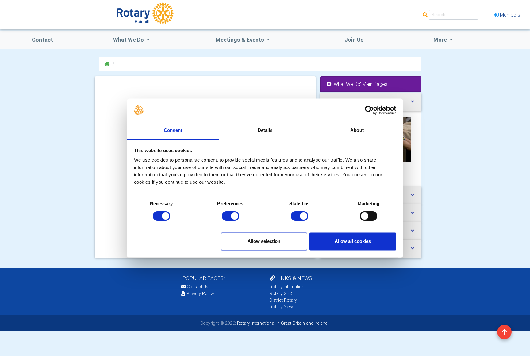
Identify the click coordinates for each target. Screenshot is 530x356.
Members (510, 15)
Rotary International (289, 286)
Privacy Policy (200, 293)
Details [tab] (265, 130)
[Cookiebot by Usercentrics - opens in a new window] (369, 110)
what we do (129, 39)
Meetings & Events (240, 39)
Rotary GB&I (282, 293)
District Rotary (283, 300)
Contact (42, 39)
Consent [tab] (173, 130)
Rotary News (282, 306)
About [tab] (357, 130)
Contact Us (197, 286)
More (440, 39)
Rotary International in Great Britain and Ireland (282, 323)
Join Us (354, 39)
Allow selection (264, 241)
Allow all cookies (353, 241)
